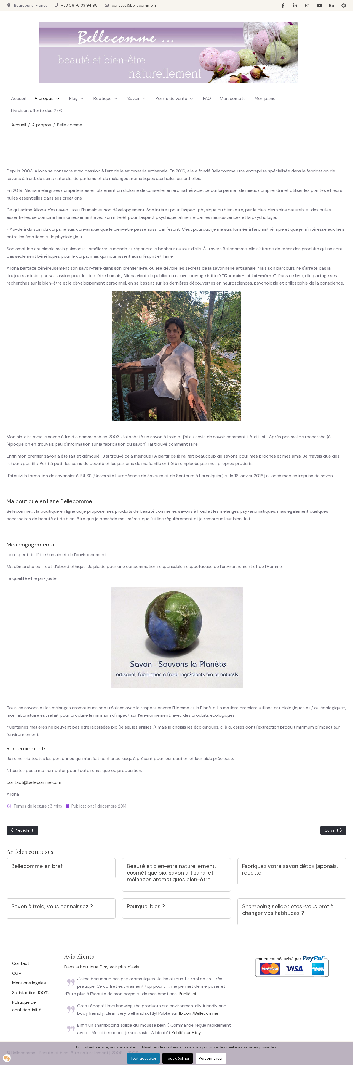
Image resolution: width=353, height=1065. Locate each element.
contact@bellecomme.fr (134, 5)
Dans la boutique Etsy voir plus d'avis (101, 967)
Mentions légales (29, 983)
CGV (17, 973)
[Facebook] (283, 6)
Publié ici (187, 994)
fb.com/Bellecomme (198, 1013)
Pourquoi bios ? (146, 906)
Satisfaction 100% (30, 992)
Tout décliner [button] (177, 1058)
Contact (20, 963)
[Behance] (331, 6)
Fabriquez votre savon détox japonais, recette (290, 869)
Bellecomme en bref (37, 866)
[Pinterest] (343, 6)
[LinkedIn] (295, 6)
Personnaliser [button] (211, 1058)
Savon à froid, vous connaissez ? (52, 906)
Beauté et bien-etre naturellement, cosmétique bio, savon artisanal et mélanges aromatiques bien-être (171, 872)
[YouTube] (319, 6)
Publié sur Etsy (186, 1032)
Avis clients (79, 956)
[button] (7, 1058)
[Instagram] (307, 6)
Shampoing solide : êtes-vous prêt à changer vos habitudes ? (288, 910)
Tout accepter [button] (143, 1058)
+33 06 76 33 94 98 (79, 5)
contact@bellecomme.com (34, 782)
